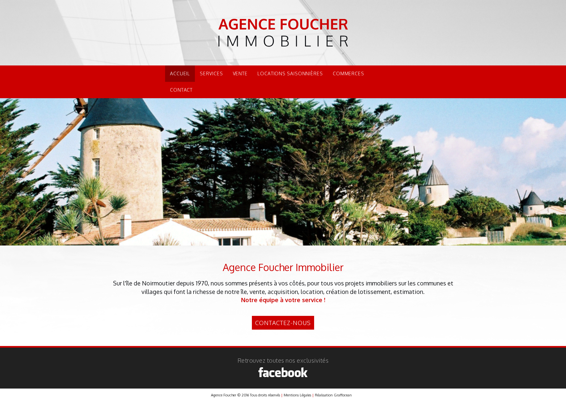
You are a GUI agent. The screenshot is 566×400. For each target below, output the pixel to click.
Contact (181, 90)
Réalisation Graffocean (333, 395)
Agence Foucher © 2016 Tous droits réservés (245, 395)
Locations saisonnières (290, 73)
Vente (240, 73)
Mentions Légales (297, 395)
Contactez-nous (283, 322)
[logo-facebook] (283, 372)
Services (211, 73)
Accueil (180, 73)
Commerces (348, 73)
